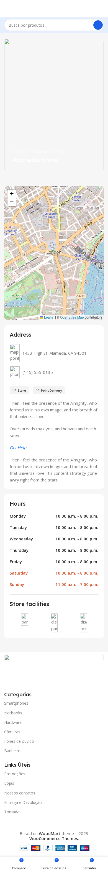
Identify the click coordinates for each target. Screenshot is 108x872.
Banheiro (12, 750)
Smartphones (16, 703)
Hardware (13, 722)
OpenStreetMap (72, 317)
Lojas (9, 783)
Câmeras (12, 731)
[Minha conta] (102, 8)
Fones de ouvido (19, 741)
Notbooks (13, 713)
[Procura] (98, 25)
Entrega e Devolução (23, 802)
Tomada (11, 811)
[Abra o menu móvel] (6, 8)
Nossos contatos (19, 793)
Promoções (14, 773)
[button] (54, 253)
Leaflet (48, 317)
